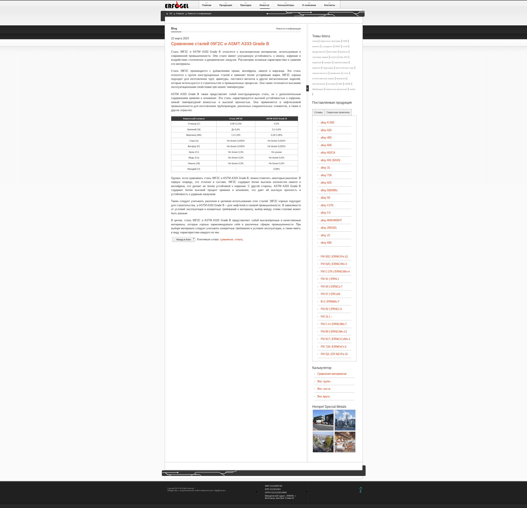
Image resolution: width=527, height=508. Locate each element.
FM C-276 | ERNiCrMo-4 (335, 271)
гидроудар (328, 68)
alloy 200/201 (329, 227)
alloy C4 (325, 212)
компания (341, 78)
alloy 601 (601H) (330, 160)
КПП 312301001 (273, 489)
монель (316, 46)
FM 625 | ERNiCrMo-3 (334, 263)
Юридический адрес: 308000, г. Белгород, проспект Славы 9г (280, 497)
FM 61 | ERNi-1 (330, 278)
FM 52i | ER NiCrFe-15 (334, 354)
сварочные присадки (330, 41)
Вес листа (323, 388)
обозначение (318, 84)
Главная (206, 5)
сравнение (335, 73)
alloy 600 (326, 145)
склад (315, 41)
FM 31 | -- (326, 316)
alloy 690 (326, 242)
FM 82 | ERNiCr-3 (331, 308)
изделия (316, 68)
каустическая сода (345, 68)
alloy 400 (343, 57)
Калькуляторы (285, 5)
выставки (332, 52)
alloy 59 (325, 197)
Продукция (225, 5)
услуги (333, 57)
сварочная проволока (336, 89)
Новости (264, 5)
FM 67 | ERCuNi (330, 293)
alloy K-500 (327, 122)
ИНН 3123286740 (273, 486)
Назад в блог (183, 239)
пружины (343, 52)
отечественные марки (323, 78)
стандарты (327, 46)
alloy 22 (325, 235)
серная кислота (320, 73)
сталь (346, 73)
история (332, 84)
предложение (319, 52)
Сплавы (318, 112)
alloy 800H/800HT (331, 220)
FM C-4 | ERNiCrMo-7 (334, 323)
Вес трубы (323, 381)
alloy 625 (326, 130)
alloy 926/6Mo (329, 190)
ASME (348, 84)
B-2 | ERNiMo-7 (330, 301)
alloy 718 (326, 175)
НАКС (337, 46)
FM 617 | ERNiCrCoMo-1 (335, 339)
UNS (340, 84)
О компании (309, 5)
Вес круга (323, 396)
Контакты (329, 5)
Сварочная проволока (338, 112)
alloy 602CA (328, 152)
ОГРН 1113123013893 (276, 492)
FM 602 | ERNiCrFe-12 (334, 256)
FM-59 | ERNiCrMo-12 (334, 331)
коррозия (316, 62)
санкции (328, 62)
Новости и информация (199, 13)
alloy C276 (327, 205)
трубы (352, 89)
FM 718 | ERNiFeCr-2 (333, 346)
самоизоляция (341, 62)
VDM (345, 41)
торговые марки (320, 57)
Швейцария (318, 89)
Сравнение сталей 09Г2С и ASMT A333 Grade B (220, 43)
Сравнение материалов (331, 373)
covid (345, 46)
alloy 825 (326, 182)
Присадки (245, 5)
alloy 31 (325, 167)
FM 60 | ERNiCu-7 (331, 286)
